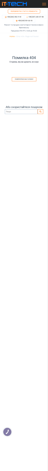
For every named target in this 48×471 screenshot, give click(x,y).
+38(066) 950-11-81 (14, 17)
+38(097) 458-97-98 (36, 17)
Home (12, 36)
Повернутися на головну (24, 79)
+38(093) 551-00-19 (25, 20)
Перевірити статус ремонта (24, 11)
